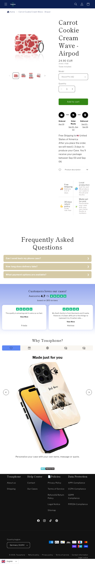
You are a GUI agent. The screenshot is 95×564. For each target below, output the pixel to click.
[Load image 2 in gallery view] (23, 76)
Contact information (80, 555)
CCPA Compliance (77, 489)
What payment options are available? (26, 274)
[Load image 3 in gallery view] (31, 76)
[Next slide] (89, 392)
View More (24, 317)
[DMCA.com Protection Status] (48, 469)
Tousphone (20, 555)
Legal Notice (54, 504)
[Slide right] (45, 75)
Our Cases (32, 489)
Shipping (11, 489)
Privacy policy (47, 555)
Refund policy (33, 555)
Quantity (62, 83)
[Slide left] (9, 75)
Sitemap (52, 510)
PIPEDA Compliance (78, 504)
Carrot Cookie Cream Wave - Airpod (34, 12)
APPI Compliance (76, 483)
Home (12, 12)
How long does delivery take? (22, 266)
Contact (31, 483)
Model (61, 71)
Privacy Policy (54, 483)
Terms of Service (56, 489)
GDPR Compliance (74, 496)
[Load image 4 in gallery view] (38, 76)
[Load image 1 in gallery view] (16, 76)
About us (11, 483)
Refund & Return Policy (56, 496)
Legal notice (83, 557)
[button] (6, 4)
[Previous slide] (6, 392)
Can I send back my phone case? (23, 258)
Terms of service (62, 555)
